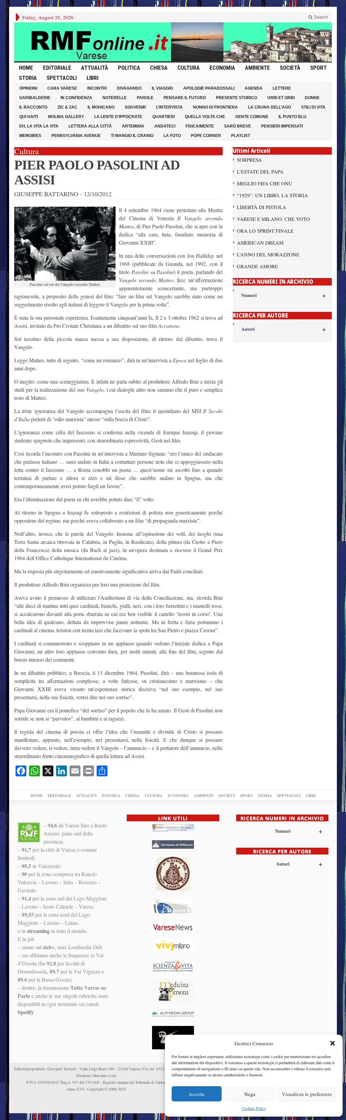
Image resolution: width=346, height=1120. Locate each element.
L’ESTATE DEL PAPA (260, 171)
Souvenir (135, 107)
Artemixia (133, 126)
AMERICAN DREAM (260, 242)
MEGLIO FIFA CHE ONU (264, 183)
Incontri (97, 88)
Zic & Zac (67, 107)
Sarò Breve (237, 126)
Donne (312, 97)
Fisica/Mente (200, 126)
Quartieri (163, 116)
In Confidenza (76, 97)
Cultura (188, 67)
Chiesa (159, 67)
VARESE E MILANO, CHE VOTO (273, 218)
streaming (38, 931)
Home (26, 67)
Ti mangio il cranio (132, 135)
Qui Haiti (28, 116)
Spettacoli (62, 77)
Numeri (283, 295)
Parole (145, 97)
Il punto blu (292, 116)
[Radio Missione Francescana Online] (173, 42)
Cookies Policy (254, 1108)
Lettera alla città (90, 126)
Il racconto (33, 107)
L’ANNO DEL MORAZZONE (268, 254)
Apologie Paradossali (208, 88)
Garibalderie (34, 97)
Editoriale (57, 67)
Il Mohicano (101, 107)
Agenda (254, 88)
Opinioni (28, 88)
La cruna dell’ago (269, 107)
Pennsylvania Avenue (76, 135)
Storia (28, 77)
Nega (249, 1094)
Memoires (30, 135)
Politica (129, 67)
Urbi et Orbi (281, 97)
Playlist (240, 135)
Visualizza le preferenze (307, 1094)
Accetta (196, 1094)
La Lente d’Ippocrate (118, 116)
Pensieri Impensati (282, 126)
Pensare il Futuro (185, 97)
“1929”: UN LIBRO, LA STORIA (272, 195)
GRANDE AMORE (257, 266)
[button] (332, 1043)
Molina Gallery (66, 116)
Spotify (26, 1012)
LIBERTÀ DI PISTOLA (261, 207)
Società (290, 67)
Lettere (282, 88)
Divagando (129, 88)
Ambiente (257, 67)
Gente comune (251, 116)
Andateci (164, 126)
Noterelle (114, 97)
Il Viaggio (162, 88)
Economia (222, 67)
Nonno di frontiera (215, 107)
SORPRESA (249, 159)
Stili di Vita (313, 107)
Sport (318, 67)
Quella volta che (205, 116)
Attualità (94, 67)
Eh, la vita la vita (38, 126)
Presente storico (236, 97)
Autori (283, 329)
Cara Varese (62, 88)
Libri (92, 77)
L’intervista (169, 107)
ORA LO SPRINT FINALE (265, 230)
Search (320, 17)
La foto (172, 135)
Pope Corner (206, 135)
